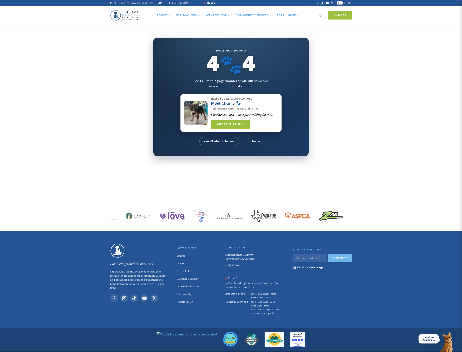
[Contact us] (194, 3)
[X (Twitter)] (332, 3)
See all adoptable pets (219, 141)
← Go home (252, 141)
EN (339, 2)
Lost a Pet (183, 271)
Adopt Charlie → (230, 124)
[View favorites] (320, 15)
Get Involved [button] (186, 15)
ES (349, 2)
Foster (181, 263)
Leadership (184, 294)
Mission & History (188, 278)
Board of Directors (188, 286)
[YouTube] (327, 3)
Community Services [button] (252, 15)
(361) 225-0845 (233, 265)
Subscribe (340, 258)
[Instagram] (317, 3)
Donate (340, 15)
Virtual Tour (185, 302)
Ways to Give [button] (216, 15)
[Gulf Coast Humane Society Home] (139, 251)
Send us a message (310, 267)
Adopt (161, 15)
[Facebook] (312, 3)
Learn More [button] (286, 15)
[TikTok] (322, 3)
